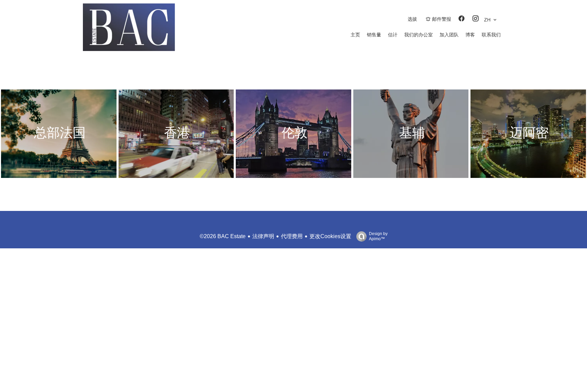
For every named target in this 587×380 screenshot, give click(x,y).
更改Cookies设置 (330, 236)
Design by (378, 236)
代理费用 (292, 236)
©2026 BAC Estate (223, 236)
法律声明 (263, 236)
